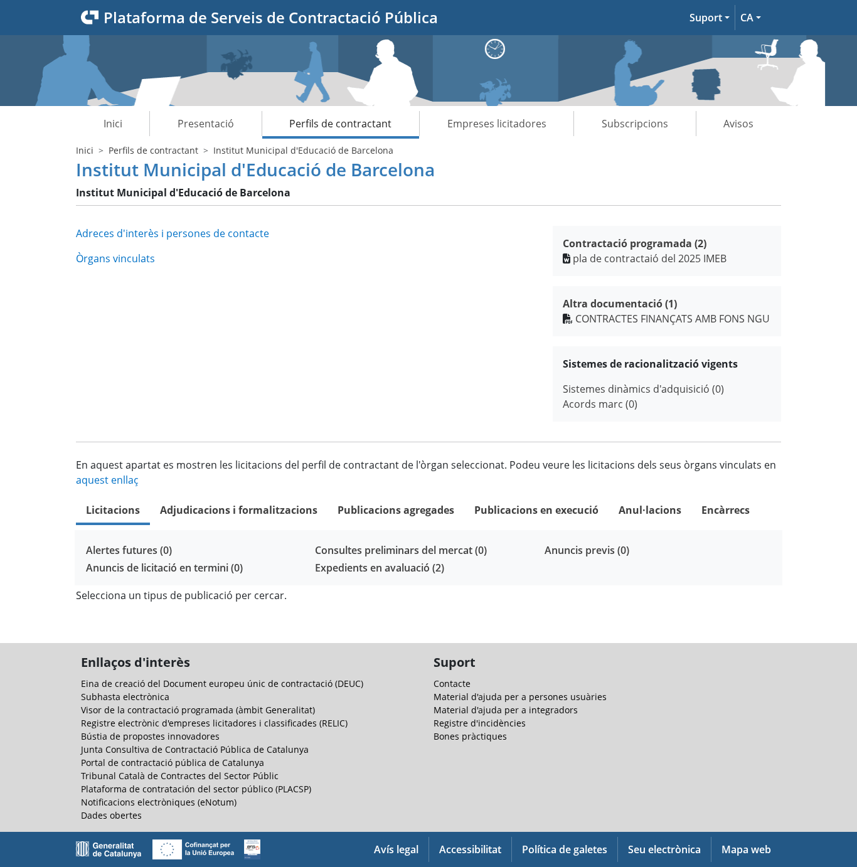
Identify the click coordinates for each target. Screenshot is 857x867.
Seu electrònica (664, 849)
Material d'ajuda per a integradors (506, 710)
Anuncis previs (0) (587, 550)
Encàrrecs (725, 510)
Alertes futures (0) (129, 550)
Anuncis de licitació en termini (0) (164, 568)
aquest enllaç (107, 480)
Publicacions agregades (396, 510)
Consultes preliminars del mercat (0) (401, 550)
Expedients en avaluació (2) (379, 568)
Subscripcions (635, 123)
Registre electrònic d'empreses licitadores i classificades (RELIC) (214, 723)
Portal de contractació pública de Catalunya (172, 763)
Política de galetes (564, 849)
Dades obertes (111, 815)
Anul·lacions (650, 510)
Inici (113, 123)
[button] (709, 17)
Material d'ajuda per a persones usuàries (520, 697)
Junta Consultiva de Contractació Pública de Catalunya (195, 749)
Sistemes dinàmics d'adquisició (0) (643, 389)
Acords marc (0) (600, 404)
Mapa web (746, 849)
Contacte (452, 683)
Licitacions (113, 510)
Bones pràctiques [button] (470, 736)
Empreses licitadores (496, 123)
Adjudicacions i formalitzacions (238, 510)
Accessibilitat (470, 849)
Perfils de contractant (340, 123)
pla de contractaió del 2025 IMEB (650, 258)
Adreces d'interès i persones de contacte (172, 233)
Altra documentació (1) (620, 304)
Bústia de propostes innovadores (150, 736)
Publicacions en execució (536, 510)
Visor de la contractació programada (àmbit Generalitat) (198, 710)
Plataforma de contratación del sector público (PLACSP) (196, 789)
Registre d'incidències (480, 723)
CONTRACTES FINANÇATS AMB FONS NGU (672, 319)
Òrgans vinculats (115, 258)
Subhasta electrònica (125, 697)
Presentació (206, 123)
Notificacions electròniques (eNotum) (159, 802)
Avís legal (396, 849)
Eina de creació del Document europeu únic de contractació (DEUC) (222, 683)
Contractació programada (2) (634, 243)
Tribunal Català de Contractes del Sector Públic (180, 776)
